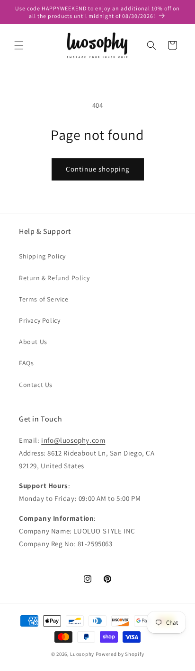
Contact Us (36, 384)
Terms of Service (44, 299)
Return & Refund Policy (54, 278)
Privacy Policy (39, 320)
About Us (33, 341)
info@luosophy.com (73, 440)
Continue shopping (98, 168)
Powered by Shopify (120, 654)
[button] (19, 45)
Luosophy (82, 654)
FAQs (26, 363)
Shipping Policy (42, 256)
